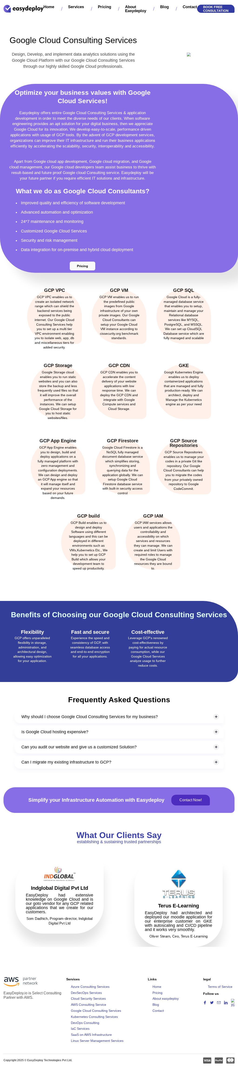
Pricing (104, 7)
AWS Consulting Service (88, 1004)
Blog (164, 7)
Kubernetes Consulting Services (94, 1017)
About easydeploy (165, 998)
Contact (190, 7)
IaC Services (80, 1028)
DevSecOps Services (86, 993)
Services (76, 7)
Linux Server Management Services (97, 1041)
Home (48, 7)
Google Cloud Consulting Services (96, 1011)
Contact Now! (190, 800)
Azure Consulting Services (90, 987)
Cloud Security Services (88, 998)
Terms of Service (220, 987)
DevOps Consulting (85, 1023)
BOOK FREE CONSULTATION (215, 9)
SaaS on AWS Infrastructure (91, 1034)
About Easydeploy (135, 9)
